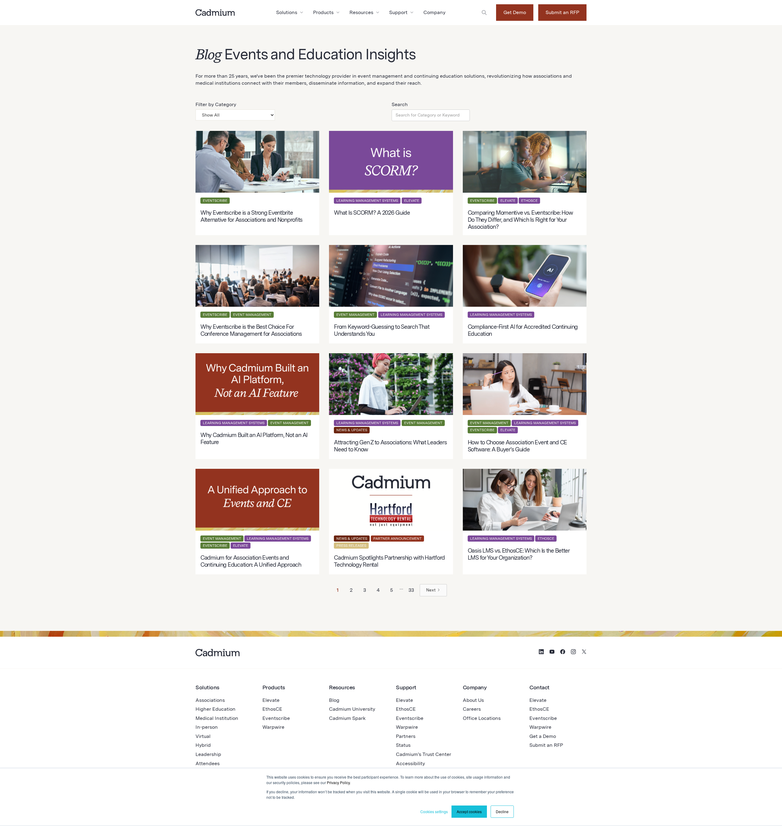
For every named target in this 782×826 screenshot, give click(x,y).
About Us (473, 700)
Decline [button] (502, 811)
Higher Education (216, 709)
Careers (472, 709)
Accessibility (410, 763)
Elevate (271, 700)
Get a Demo (542, 736)
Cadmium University (352, 709)
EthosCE (272, 709)
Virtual (203, 736)
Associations (210, 700)
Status (403, 745)
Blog (334, 700)
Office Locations (482, 718)
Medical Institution (217, 718)
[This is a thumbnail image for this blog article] (257, 183)
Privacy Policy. (339, 782)
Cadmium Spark (347, 718)
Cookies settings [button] (434, 811)
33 (411, 590)
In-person (207, 727)
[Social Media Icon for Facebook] (562, 652)
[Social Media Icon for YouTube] (552, 652)
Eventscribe (276, 718)
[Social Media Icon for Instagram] (573, 652)
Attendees (208, 763)
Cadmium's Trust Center (423, 754)
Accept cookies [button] (469, 811)
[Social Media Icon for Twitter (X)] (584, 652)
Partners (405, 736)
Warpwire (273, 727)
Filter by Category (216, 104)
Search (400, 104)
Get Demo (514, 12)
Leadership (208, 754)
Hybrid (203, 745)
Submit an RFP (562, 12)
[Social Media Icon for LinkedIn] (541, 652)
